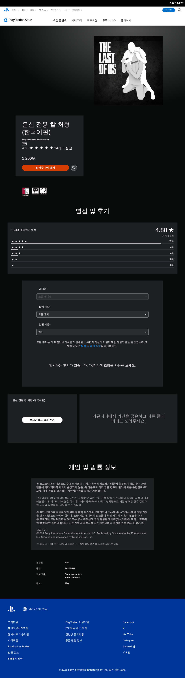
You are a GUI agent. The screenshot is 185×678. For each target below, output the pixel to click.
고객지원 (76, 10)
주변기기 (54, 10)
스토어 (14, 10)
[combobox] (92, 296)
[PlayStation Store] (19, 20)
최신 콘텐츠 (59, 20)
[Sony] (177, 5)
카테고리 (77, 20)
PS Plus (42, 10)
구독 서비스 (109, 20)
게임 (32, 10)
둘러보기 (126, 20)
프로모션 (92, 20)
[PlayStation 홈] (6, 10)
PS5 (23, 10)
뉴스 (65, 10)
